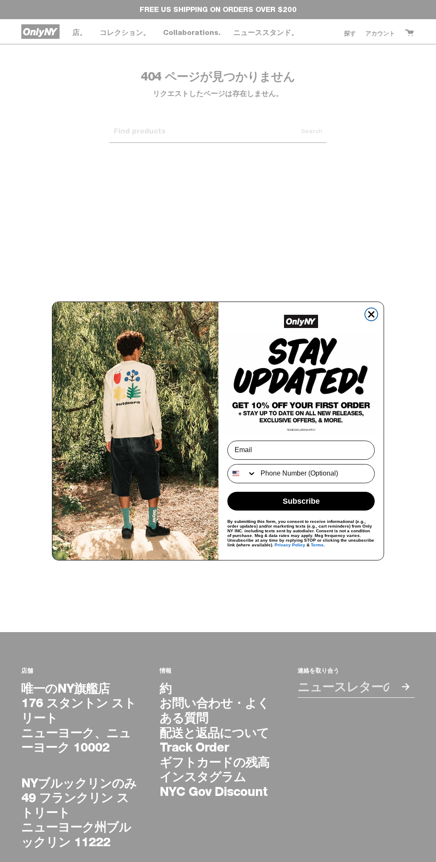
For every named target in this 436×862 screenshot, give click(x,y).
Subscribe (301, 501)
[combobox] (242, 473)
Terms (317, 545)
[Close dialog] (371, 314)
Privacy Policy (290, 545)
